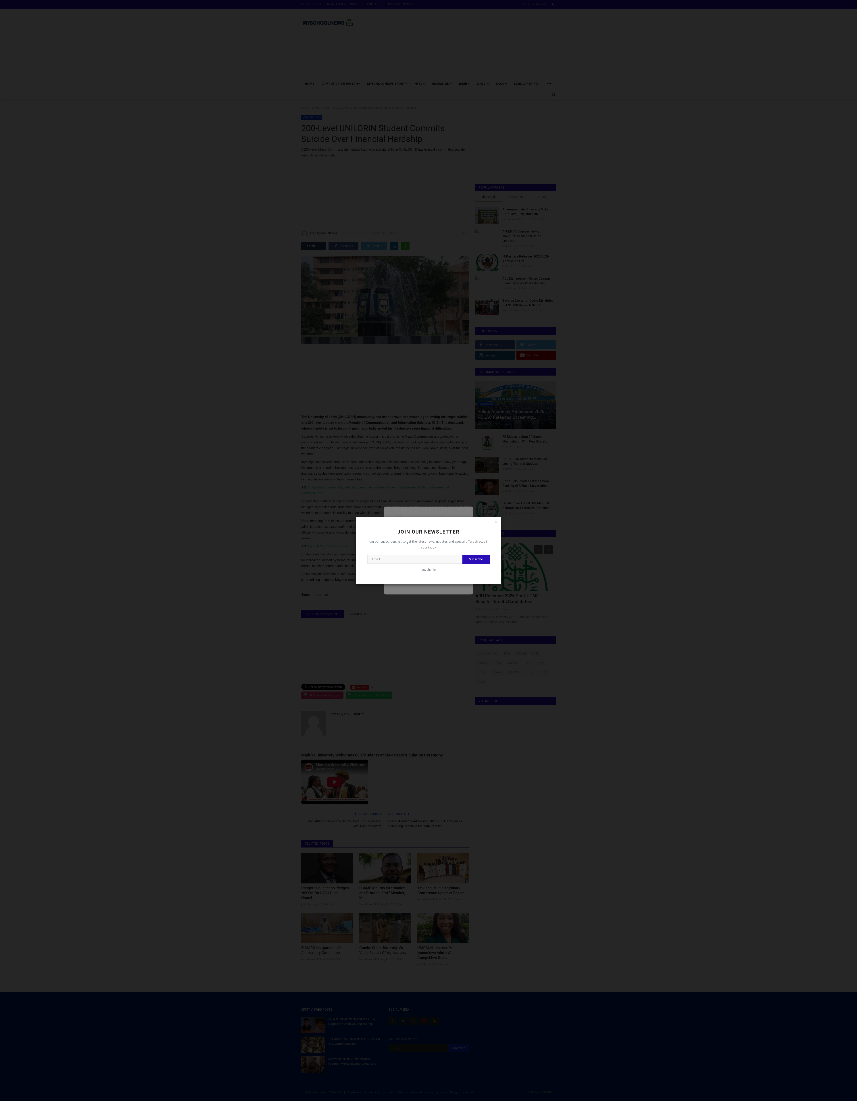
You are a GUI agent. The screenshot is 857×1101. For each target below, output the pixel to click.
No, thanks (429, 569)
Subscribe (476, 559)
